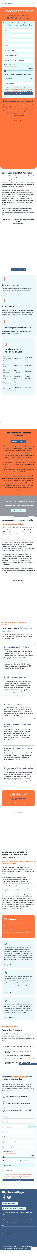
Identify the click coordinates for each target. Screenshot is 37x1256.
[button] (18, 1047)
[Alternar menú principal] (33, 3)
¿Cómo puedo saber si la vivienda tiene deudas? (19, 1059)
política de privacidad (27, 91)
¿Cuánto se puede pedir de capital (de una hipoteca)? (18, 1051)
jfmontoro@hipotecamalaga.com (18, 803)
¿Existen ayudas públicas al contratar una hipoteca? (17, 1062)
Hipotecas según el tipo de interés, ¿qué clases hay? (19, 1047)
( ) (11, 66)
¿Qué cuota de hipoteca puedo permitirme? (18, 1055)
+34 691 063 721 (18, 799)
